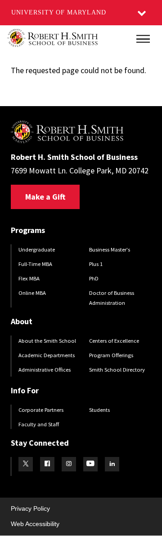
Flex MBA (29, 278)
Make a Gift (45, 196)
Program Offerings (111, 355)
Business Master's (109, 249)
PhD (94, 278)
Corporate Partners (40, 409)
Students (99, 409)
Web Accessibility (35, 523)
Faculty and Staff (38, 424)
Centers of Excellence (114, 340)
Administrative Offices (44, 369)
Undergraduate (36, 249)
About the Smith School (47, 340)
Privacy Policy (30, 508)
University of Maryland (58, 12)
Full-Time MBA (35, 264)
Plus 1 (96, 264)
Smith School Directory (117, 369)
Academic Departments (46, 355)
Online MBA (32, 292)
